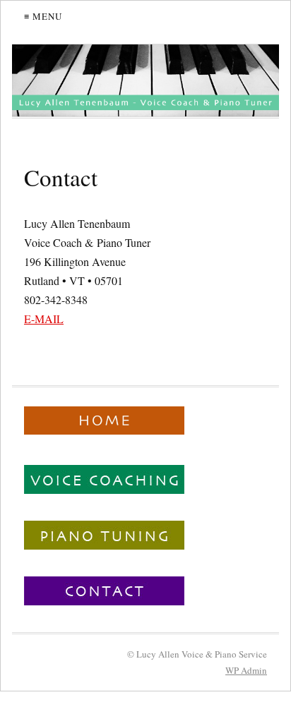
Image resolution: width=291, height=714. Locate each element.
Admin (246, 670)
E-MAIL (44, 318)
